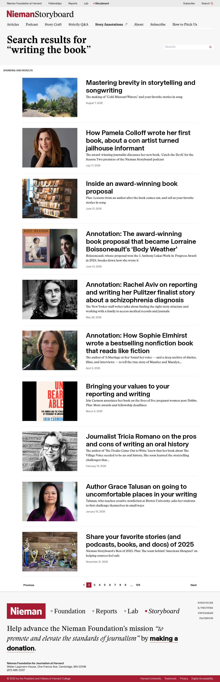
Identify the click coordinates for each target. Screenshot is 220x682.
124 (137, 585)
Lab (86, 3)
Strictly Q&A (78, 24)
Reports (72, 3)
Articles (13, 24)
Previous (28, 585)
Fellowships (55, 3)
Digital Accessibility (202, 678)
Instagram (205, 613)
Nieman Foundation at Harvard (24, 3)
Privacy (184, 678)
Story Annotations (109, 24)
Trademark (170, 678)
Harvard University (150, 678)
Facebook (206, 618)
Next (194, 585)
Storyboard (102, 3)
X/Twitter (205, 608)
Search (206, 3)
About (139, 24)
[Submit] (210, 47)
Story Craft (53, 24)
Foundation (69, 611)
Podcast (32, 24)
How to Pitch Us (184, 24)
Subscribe (189, 3)
